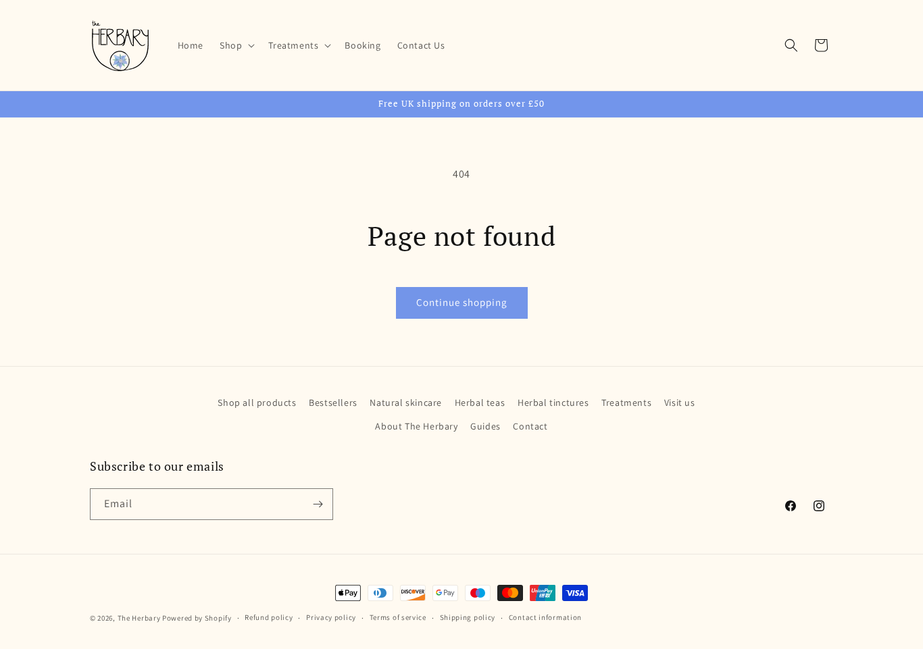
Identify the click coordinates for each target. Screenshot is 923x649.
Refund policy (269, 617)
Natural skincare (406, 402)
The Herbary (139, 618)
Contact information (545, 617)
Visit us (679, 402)
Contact (530, 426)
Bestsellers (333, 402)
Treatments (626, 402)
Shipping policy (468, 617)
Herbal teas (480, 402)
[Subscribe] (317, 504)
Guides (485, 426)
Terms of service (398, 617)
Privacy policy (331, 617)
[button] (235, 45)
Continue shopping (461, 302)
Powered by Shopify (197, 618)
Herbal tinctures (553, 402)
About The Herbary (416, 426)
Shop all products (257, 402)
